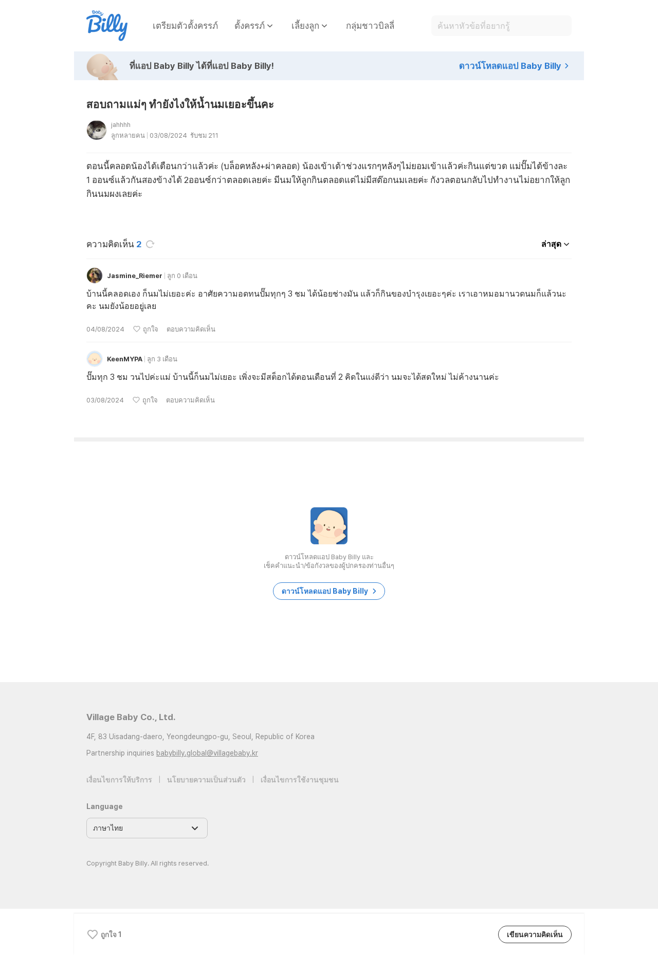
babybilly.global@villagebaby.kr (207, 753)
